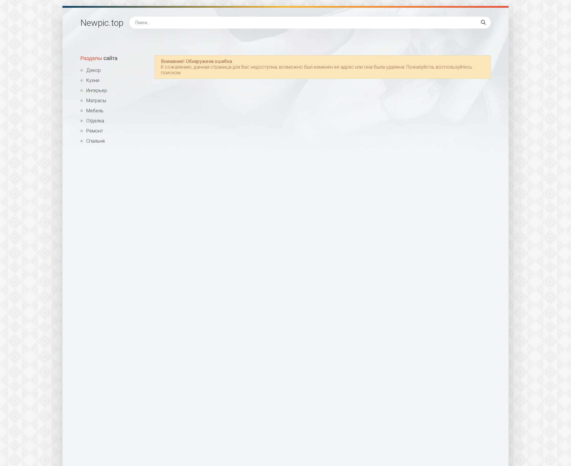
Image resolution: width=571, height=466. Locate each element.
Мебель (94, 111)
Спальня (95, 141)
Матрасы (96, 100)
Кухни (92, 80)
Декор (93, 70)
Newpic (101, 23)
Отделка (95, 121)
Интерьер (96, 90)
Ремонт (94, 131)
